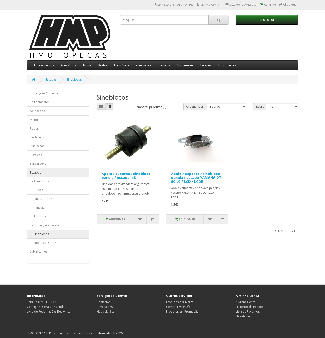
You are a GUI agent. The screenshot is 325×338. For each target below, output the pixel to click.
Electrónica (121, 65)
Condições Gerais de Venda (45, 307)
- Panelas (37, 208)
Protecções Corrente (44, 93)
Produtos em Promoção (182, 311)
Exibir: (260, 107)
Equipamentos (44, 65)
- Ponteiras (38, 216)
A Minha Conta (245, 302)
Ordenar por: (195, 107)
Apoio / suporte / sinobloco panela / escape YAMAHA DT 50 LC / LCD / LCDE (196, 177)
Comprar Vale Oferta (180, 307)
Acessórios (68, 65)
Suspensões (185, 65)
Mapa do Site (105, 311)
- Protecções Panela (44, 225)
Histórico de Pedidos (250, 307)
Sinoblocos (74, 79)
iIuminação (143, 65)
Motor (87, 65)
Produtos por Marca (179, 302)
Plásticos (164, 65)
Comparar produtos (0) (150, 107)
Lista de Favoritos (248, 311)
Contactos (103, 302)
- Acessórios (39, 181)
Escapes (205, 65)
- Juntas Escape (41, 199)
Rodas (102, 65)
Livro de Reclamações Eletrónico (49, 311)
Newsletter (243, 316)
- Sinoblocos (39, 234)
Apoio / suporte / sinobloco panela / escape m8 (126, 175)
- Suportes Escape (43, 243)
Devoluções (105, 307)
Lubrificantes (227, 65)
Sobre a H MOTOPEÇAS (42, 302)
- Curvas (36, 190)
